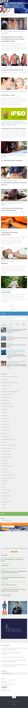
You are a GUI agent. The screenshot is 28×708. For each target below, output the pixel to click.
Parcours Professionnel (7, 457)
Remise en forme (5, 472)
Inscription (3, 689)
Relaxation (4, 263)
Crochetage (4, 230)
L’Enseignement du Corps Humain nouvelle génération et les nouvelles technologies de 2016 (13, 39)
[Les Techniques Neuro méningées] (14, 147)
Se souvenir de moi (6, 685)
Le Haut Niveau (5, 430)
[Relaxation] (14, 253)
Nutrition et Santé (6, 454)
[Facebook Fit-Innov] (26, 313)
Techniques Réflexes (17, 123)
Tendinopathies (5, 492)
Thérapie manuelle (6, 495)
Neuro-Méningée (11, 155)
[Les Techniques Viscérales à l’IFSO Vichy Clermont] (14, 172)
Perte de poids (5, 463)
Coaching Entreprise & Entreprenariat (10, 391)
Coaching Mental (5, 397)
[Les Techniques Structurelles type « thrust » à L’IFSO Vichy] (14, 195)
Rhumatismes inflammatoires (8, 475)
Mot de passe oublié (5, 690)
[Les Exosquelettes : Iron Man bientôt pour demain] (3, 345)
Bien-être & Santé (5, 261)
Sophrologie (9, 289)
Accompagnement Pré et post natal (9, 91)
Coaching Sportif (5, 403)
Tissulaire (8, 124)
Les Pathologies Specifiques (8, 439)
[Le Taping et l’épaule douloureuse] (14, 60)
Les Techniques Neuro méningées (12, 160)
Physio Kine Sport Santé (7, 466)
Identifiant (3, 678)
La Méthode (4, 421)
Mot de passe (4, 681)
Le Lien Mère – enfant (8, 95)
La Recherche (16, 31)
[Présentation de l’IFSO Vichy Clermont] (14, 114)
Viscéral (14, 124)
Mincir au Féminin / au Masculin (8, 445)
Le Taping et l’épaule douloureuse (12, 70)
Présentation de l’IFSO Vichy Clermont (13, 128)
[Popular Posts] (10, 324)
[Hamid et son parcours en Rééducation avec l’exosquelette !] (3, 338)
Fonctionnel (16, 121)
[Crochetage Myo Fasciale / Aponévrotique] (14, 222)
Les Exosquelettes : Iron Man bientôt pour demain (12, 657)
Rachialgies (4, 469)
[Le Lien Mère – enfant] (14, 83)
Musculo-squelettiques (7, 448)
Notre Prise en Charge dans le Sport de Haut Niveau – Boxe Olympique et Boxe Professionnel (17, 331)
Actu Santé (3, 31)
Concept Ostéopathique (7, 121)
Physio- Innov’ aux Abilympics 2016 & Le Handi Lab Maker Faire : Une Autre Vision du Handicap (16, 356)
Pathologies (4, 460)
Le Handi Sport (17, 351)
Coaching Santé (5, 400)
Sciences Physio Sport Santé (8, 478)
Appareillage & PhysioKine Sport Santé (10, 382)
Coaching (4, 388)
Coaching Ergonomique (7, 394)
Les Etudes (22, 31)
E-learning (9, 31)
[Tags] (24, 324)
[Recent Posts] (4, 324)
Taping (10, 67)
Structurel (8, 123)
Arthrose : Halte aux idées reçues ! (9, 584)
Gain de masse (5, 418)
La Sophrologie (6, 292)
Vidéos (3, 504)
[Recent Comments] (17, 324)
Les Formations (4, 33)
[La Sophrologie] (14, 282)
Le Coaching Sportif (5, 595)
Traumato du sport (6, 501)
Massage (12, 261)
